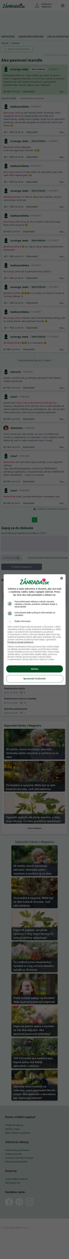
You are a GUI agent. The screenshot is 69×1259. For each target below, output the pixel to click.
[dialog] (35, 629)
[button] (35, 621)
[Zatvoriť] (61, 578)
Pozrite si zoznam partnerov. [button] (21, 642)
